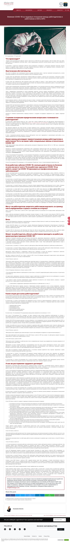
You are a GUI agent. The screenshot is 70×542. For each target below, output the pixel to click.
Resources (49, 10)
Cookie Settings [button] (60, 539)
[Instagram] (25, 529)
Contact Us (59, 10)
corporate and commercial (12, 499)
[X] (15, 529)
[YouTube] (20, 529)
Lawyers (34, 498)
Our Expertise (29, 10)
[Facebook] (10, 529)
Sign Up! (60, 529)
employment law (28, 499)
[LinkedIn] (5, 529)
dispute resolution (21, 499)
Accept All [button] (66, 539)
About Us (18, 10)
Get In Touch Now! (58, 519)
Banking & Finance (10, 498)
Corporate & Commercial (19, 498)
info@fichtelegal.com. (13, 487)
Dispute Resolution (28, 498)
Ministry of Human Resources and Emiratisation (38, 122)
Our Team (39, 10)
